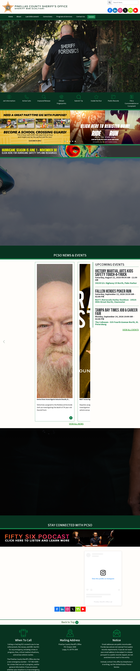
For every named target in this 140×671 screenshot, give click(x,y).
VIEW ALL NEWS (76, 423)
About (19, 16)
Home (10, 16)
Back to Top (68, 622)
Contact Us (80, 16)
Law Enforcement (32, 16)
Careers (91, 17)
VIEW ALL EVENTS (130, 329)
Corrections (47, 16)
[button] (64, 141)
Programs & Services (64, 16)
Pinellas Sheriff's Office (102, 602)
